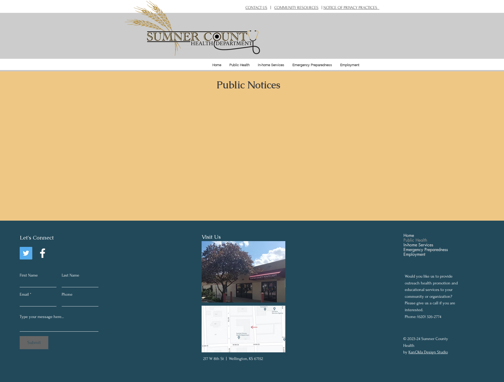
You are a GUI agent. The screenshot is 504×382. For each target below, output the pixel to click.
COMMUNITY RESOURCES (296, 7)
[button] (239, 64)
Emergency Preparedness (425, 249)
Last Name (70, 275)
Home (408, 235)
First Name (29, 275)
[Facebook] (42, 253)
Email (24, 294)
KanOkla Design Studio (428, 352)
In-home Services (418, 245)
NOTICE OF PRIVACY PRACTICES (351, 7)
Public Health (415, 240)
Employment (414, 254)
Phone (67, 294)
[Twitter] (26, 253)
